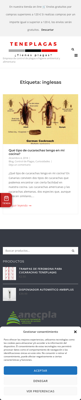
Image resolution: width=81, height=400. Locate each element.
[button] (75, 332)
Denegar (40, 381)
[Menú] (76, 55)
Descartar (47, 29)
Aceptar (40, 370)
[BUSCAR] (73, 250)
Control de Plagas (24, 161)
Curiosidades (42, 161)
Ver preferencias (40, 391)
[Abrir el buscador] (72, 49)
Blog (11, 161)
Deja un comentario (20, 164)
